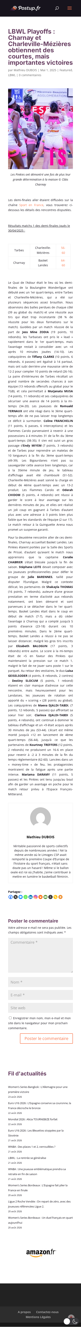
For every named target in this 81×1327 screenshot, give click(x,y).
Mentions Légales (38, 1317)
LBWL (12, 75)
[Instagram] (35, 897)
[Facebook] (11, 897)
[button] (71, 1321)
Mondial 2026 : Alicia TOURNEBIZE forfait (33, 1119)
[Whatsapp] (25, 897)
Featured (66, 70)
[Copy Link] (55, 897)
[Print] (40, 897)
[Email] (45, 897)
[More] (60, 897)
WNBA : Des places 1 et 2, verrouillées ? (31, 1147)
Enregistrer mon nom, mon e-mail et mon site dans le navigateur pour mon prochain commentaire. (39, 1023)
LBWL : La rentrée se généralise (27, 1158)
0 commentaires (30, 75)
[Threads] (50, 897)
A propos (24, 1312)
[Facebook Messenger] (20, 897)
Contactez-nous (47, 1312)
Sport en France (31, 205)
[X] (16, 897)
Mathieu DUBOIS (25, 70)
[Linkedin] (30, 897)
